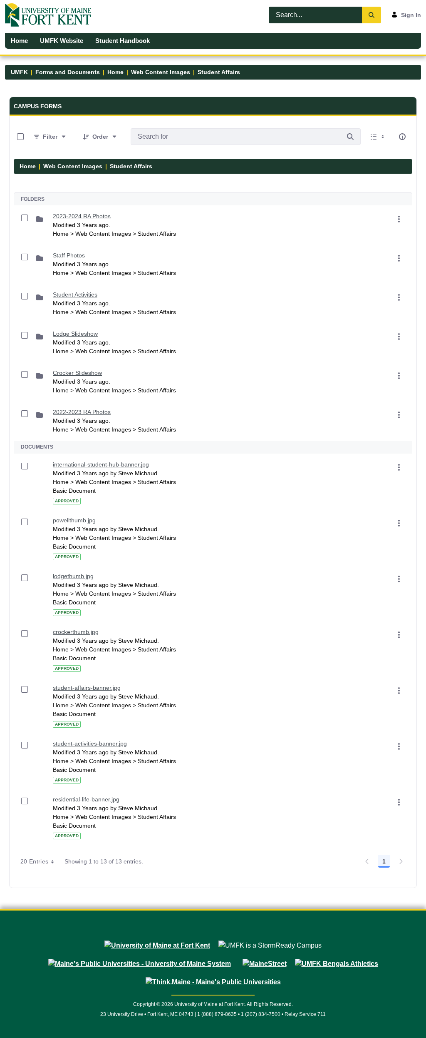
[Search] (371, 15)
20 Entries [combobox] (34, 861)
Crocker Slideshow (77, 372)
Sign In (411, 15)
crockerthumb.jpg (76, 632)
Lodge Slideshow (75, 333)
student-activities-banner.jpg (90, 743)
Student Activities (75, 294)
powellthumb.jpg (74, 520)
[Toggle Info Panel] (402, 136)
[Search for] (350, 136)
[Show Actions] (399, 219)
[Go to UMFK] (51, 15)
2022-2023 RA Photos (82, 412)
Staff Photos (69, 255)
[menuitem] (19, 41)
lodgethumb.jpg (73, 576)
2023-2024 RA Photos (82, 216)
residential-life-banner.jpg (86, 799)
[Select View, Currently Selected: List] (378, 136)
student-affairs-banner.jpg (87, 687)
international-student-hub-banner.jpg (101, 464)
